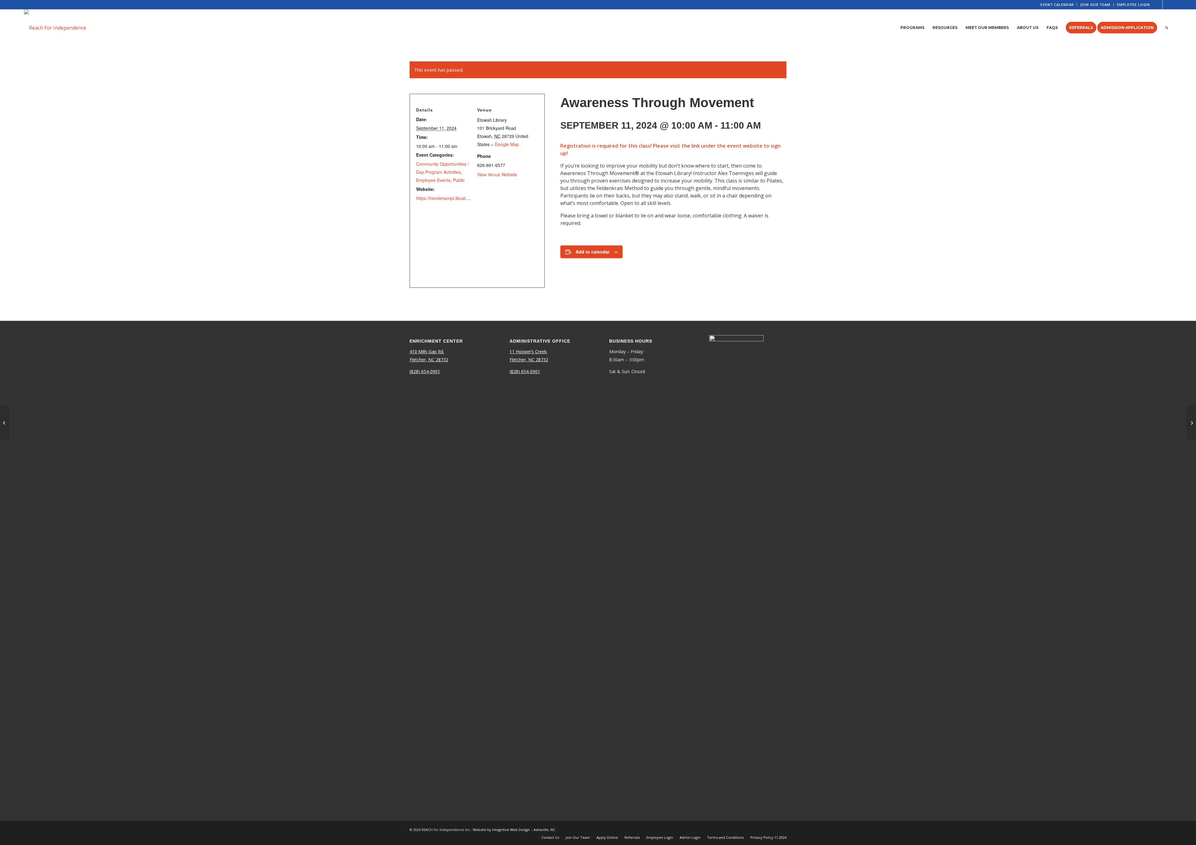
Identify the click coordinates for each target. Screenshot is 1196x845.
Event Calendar (1057, 4)
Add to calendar (593, 252)
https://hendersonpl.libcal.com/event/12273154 (462, 198)
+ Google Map (505, 144)
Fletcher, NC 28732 (429, 360)
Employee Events (433, 180)
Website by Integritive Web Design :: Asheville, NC (514, 829)
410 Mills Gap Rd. (427, 351)
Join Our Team (1095, 4)
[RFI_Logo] (55, 27)
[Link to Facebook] (1157, 4)
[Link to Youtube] (1167, 4)
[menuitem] (1057, 4)
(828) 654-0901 (425, 371)
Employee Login (1133, 4)
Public (459, 180)
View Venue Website (497, 174)
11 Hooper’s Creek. (529, 351)
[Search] (1166, 27)
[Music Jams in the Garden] (5, 423)
